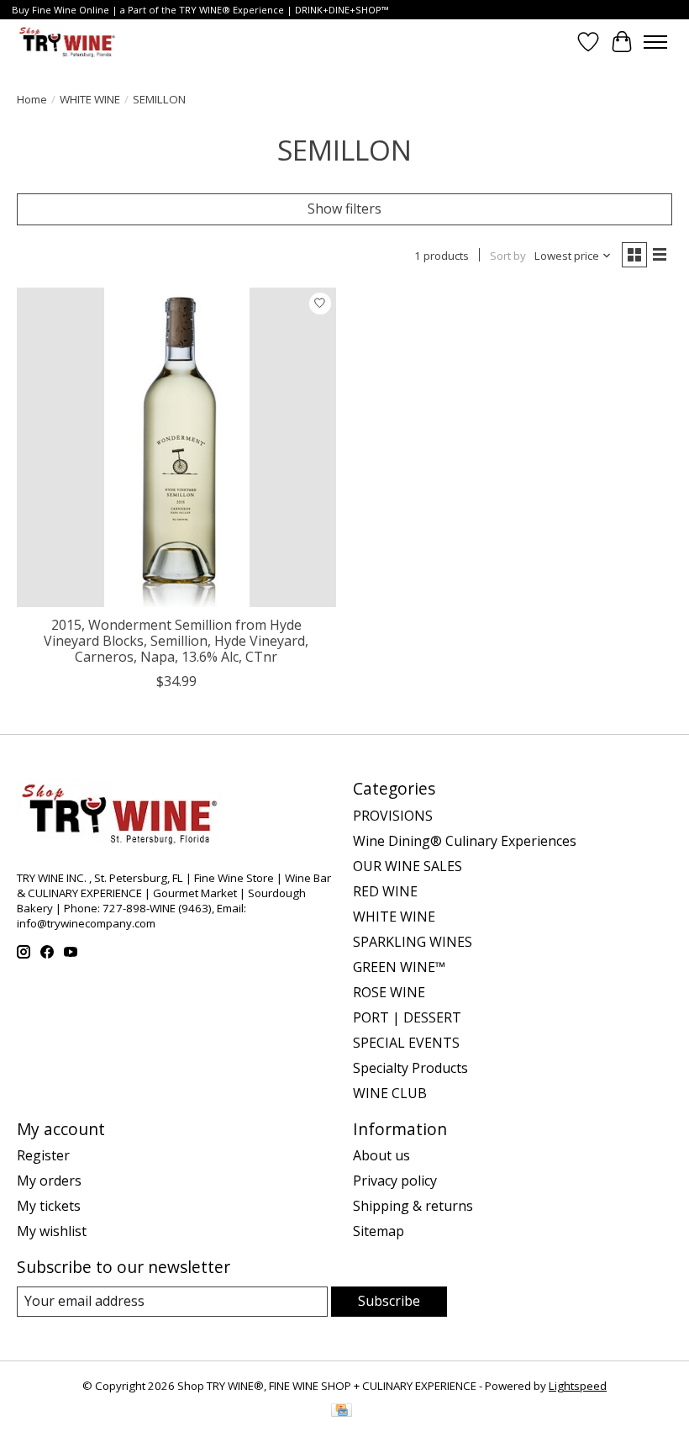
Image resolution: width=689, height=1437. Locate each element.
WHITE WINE (90, 99)
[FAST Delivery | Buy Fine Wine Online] (67, 41)
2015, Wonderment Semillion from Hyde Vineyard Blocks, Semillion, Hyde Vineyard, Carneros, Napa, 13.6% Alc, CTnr (176, 640)
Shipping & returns (413, 1206)
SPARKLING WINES (412, 941)
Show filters (344, 208)
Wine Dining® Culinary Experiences (464, 841)
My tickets (49, 1206)
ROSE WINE (389, 992)
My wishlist (52, 1231)
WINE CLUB (390, 1093)
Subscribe (389, 1301)
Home (32, 99)
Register (43, 1155)
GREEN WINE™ (399, 967)
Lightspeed (578, 1385)
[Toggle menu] (655, 42)
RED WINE (385, 891)
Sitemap (378, 1231)
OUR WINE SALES (407, 866)
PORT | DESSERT (407, 1017)
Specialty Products (410, 1068)
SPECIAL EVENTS (406, 1042)
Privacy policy (395, 1180)
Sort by (508, 255)
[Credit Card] (341, 1411)
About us (381, 1155)
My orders (49, 1180)
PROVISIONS (393, 815)
